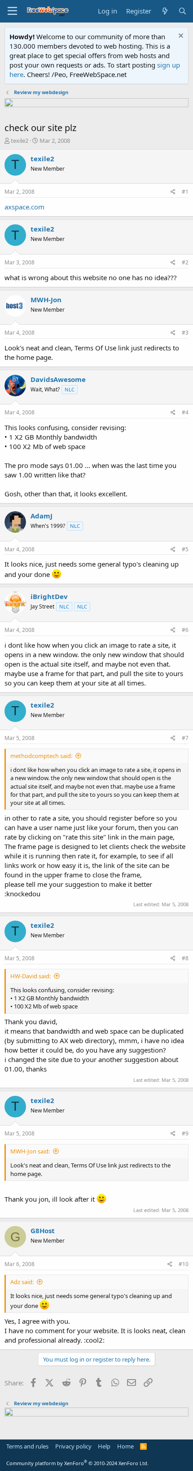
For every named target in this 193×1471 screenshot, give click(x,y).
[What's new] (164, 11)
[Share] (173, 192)
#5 (185, 549)
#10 (184, 1264)
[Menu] (12, 11)
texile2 (19, 140)
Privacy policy (73, 1446)
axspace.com (24, 206)
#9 (185, 1133)
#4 (185, 412)
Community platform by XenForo (77, 1463)
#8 (185, 958)
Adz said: (22, 1282)
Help (104, 1446)
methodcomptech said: (41, 756)
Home (125, 1446)
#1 (185, 191)
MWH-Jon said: (30, 1151)
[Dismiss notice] (180, 36)
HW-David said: (30, 976)
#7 (185, 738)
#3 (185, 332)
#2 (185, 262)
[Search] (182, 11)
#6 (185, 630)
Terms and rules (27, 1446)
